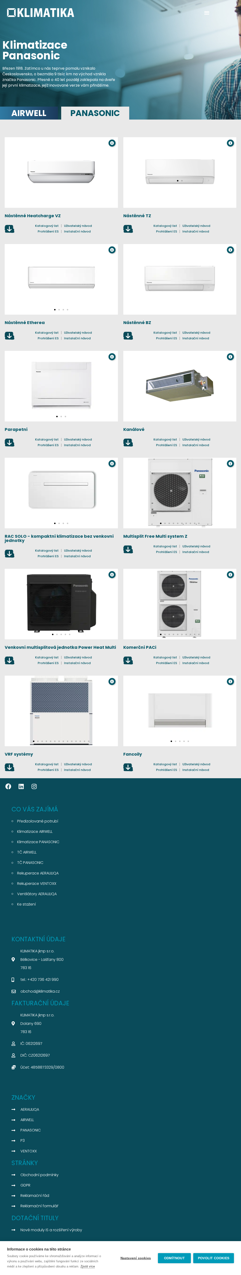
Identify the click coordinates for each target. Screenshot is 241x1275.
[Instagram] (34, 786)
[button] (207, 12)
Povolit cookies (213, 1258)
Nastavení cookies (135, 1258)
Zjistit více (87, 1266)
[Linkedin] (21, 786)
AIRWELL (28, 113)
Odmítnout (174, 1258)
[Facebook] (8, 786)
